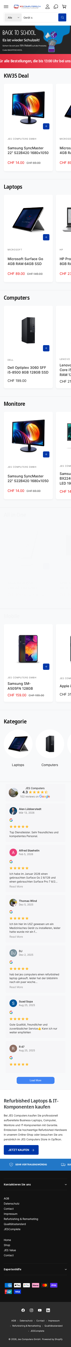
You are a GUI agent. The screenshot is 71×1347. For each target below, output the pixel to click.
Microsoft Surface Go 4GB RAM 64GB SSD (25, 261)
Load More (35, 1080)
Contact (9, 1208)
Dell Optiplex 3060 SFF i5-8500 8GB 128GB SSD (28, 369)
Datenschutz (12, 1203)
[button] (6, 6)
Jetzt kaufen (18, 1150)
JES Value (10, 1250)
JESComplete (12, 1229)
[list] (35, 1165)
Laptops (18, 765)
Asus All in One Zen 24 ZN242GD (22, 585)
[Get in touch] (56, 6)
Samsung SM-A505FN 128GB (20, 685)
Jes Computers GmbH (29, 1339)
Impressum (10, 1213)
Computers (49, 765)
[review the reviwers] (11, 820)
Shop (7, 1245)
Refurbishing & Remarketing (21, 1218)
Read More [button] (16, 886)
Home (7, 1239)
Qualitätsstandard (15, 1224)
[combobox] (45, 17)
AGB (6, 1198)
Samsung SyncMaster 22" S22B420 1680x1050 (28, 150)
